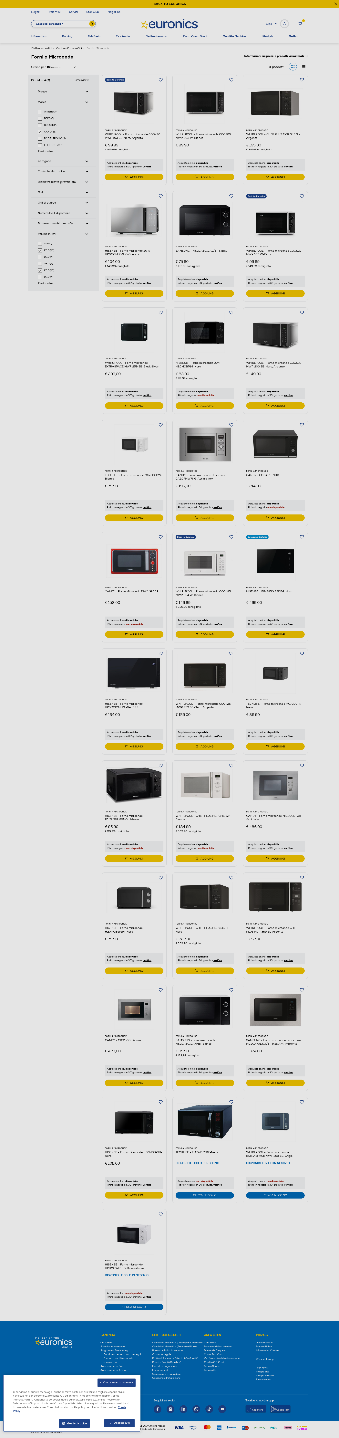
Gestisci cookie (77, 1423)
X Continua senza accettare (116, 1382)
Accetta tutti (122, 1422)
